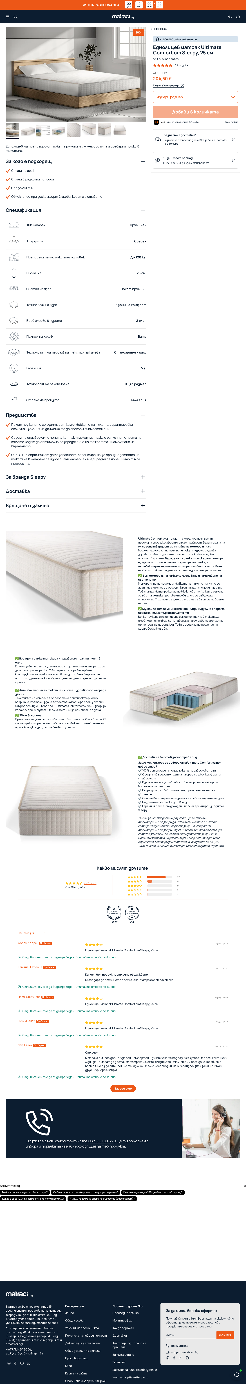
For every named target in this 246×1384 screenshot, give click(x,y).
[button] (162, 65)
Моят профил (122, 1320)
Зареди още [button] (123, 1088)
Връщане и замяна (27, 505)
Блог (68, 1366)
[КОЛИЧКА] (238, 16)
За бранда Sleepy (26, 477)
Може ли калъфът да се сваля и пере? (25, 1192)
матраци (55, 1311)
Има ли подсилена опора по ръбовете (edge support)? (102, 1198)
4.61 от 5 (90, 883)
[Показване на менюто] (7, 16)
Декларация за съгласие (82, 1343)
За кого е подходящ (29, 161)
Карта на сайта (76, 1373)
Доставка (18, 491)
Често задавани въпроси (130, 1377)
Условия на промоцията (82, 1328)
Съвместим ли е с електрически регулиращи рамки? (85, 1192)
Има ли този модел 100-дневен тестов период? (152, 1192)
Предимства (21, 415)
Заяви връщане (123, 1355)
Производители (76, 1358)
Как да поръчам (123, 1328)
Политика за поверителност (86, 1336)
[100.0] (114, 913)
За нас (69, 1313)
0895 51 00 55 (101, 1141)
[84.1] (132, 913)
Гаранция (119, 1362)
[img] (93, 945)
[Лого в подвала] (19, 1295)
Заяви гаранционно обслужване (135, 1370)
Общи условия (75, 1320)
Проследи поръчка (126, 1313)
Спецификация (23, 210)
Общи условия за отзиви (82, 1351)
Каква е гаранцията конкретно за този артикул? (33, 1198)
